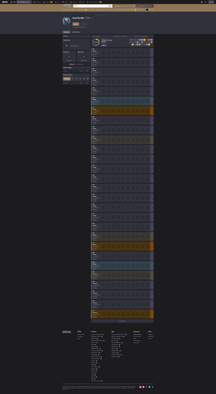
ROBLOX (93, 346)
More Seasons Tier (99, 15)
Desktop (93, 369)
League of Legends (96, 334)
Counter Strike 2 (95, 358)
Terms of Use (137, 336)
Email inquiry (137, 340)
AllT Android (114, 338)
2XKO (92, 364)
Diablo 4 (93, 362)
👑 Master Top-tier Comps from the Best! (119, 6)
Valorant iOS (114, 344)
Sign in (211, 2)
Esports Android (115, 354)
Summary (66, 32)
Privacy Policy (138, 334)
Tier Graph (83, 24)
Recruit (150, 338)
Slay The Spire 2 (95, 356)
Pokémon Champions (97, 340)
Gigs (92, 379)
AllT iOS (113, 340)
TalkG (92, 375)
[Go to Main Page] (5, 2)
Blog (79, 338)
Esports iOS (114, 356)
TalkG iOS (114, 352)
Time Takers (94, 366)
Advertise (151, 336)
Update (76, 24)
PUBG (92, 344)
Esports (93, 377)
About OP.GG (81, 334)
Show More (122, 321)
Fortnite (93, 360)
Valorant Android (115, 342)
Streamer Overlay (96, 381)
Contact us (136, 342)
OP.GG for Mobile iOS (116, 336)
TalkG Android (115, 350)
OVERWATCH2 (95, 348)
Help (135, 338)
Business (150, 334)
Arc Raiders (94, 354)
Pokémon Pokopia (96, 350)
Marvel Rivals (94, 352)
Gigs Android (114, 346)
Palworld (93, 338)
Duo (92, 373)
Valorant (93, 342)
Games (93, 371)
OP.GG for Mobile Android (118, 334)
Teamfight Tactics (24, 2)
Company (80, 336)
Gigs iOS (113, 348)
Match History (76, 32)
